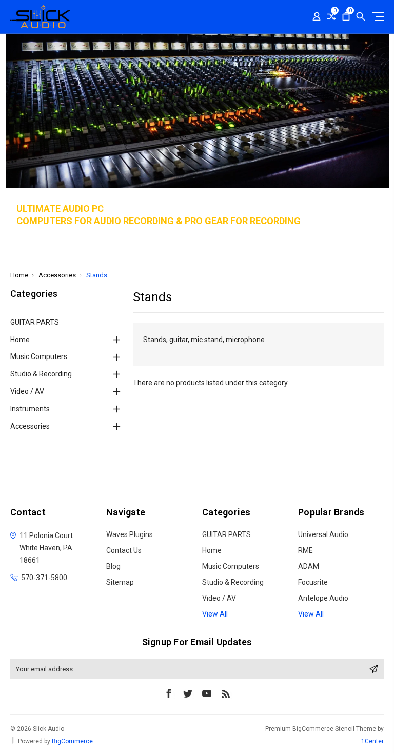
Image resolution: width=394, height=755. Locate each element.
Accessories (30, 426)
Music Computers (38, 356)
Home (20, 339)
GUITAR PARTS (34, 322)
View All (215, 614)
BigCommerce (72, 741)
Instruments (30, 409)
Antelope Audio (323, 598)
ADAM (308, 566)
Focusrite (313, 582)
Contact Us (124, 550)
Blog (113, 566)
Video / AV (27, 391)
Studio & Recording (41, 374)
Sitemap (120, 582)
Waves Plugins (129, 534)
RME (305, 550)
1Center (372, 741)
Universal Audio (323, 534)
